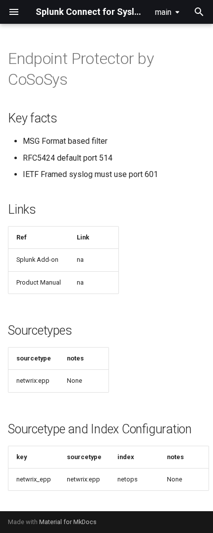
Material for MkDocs (68, 522)
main (163, 12)
